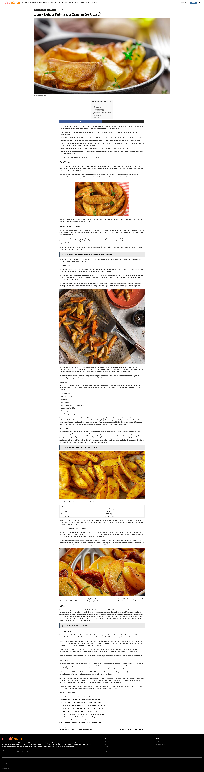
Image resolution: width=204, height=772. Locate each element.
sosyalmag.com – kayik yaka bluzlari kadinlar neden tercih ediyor (81, 702)
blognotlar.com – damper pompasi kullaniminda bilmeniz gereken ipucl (83, 708)
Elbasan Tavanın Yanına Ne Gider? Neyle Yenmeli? (75, 729)
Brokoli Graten (100, 110)
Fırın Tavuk (96, 104)
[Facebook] (3, 751)
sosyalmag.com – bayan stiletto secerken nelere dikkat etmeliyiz (81, 723)
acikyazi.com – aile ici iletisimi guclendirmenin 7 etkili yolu (79, 711)
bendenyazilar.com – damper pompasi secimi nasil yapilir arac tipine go (83, 705)
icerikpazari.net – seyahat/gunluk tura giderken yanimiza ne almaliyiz (82, 714)
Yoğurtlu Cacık (98, 115)
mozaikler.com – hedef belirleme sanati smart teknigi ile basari (80, 700)
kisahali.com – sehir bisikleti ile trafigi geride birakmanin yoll (80, 697)
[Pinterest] (13, 751)
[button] (200, 2)
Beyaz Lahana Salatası (99, 106)
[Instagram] (23, 751)
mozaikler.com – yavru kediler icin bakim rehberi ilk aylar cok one (81, 717)
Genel (36, 9)
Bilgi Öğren (61, 9)
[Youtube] (18, 751)
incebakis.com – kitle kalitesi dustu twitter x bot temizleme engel (81, 720)
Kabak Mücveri (100, 109)
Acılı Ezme (97, 117)
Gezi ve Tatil (42, 9)
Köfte (94, 114)
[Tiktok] (28, 751)
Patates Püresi (98, 107)
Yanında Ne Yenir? (52, 9)
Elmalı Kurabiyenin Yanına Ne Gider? (132, 729)
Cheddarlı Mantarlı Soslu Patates (103, 112)
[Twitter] (8, 751)
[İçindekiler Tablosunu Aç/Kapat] (109, 102)
